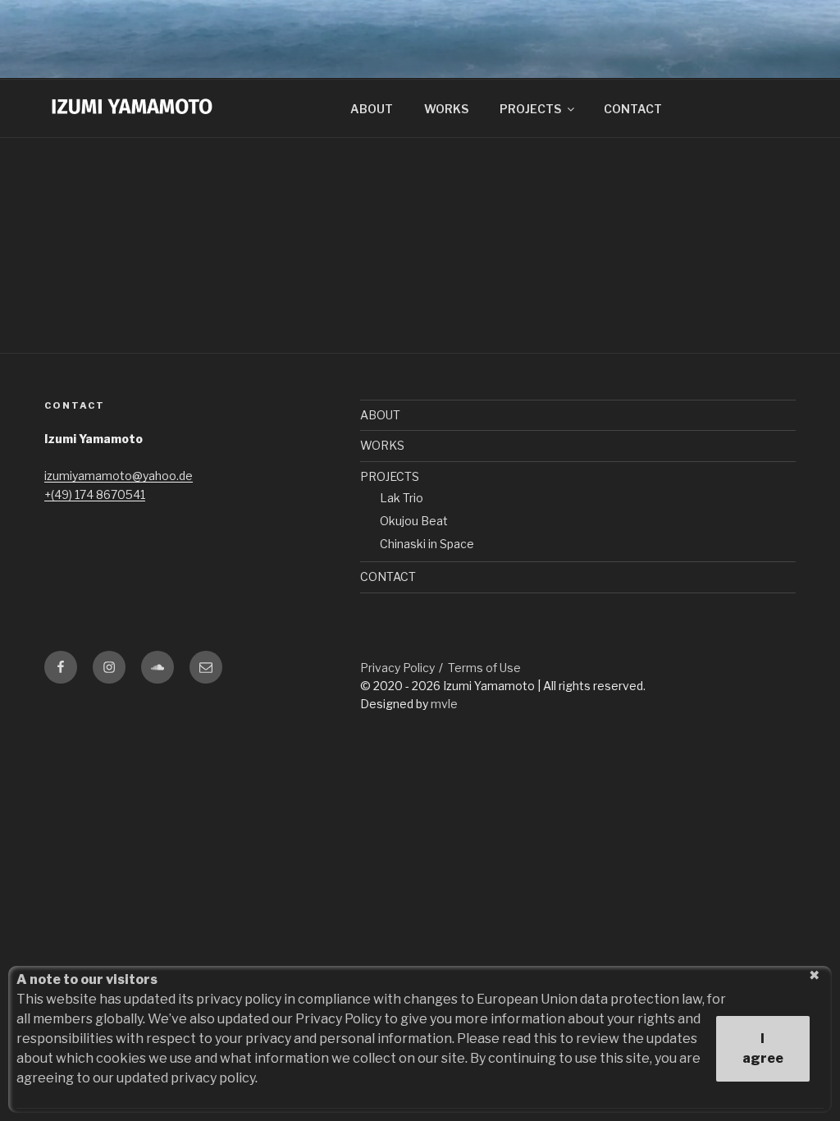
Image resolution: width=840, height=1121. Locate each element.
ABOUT (371, 109)
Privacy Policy (397, 668)
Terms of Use (484, 668)
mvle (444, 704)
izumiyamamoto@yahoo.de (118, 476)
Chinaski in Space (427, 544)
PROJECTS (530, 109)
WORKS (446, 109)
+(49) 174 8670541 (94, 494)
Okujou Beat (414, 521)
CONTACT (633, 109)
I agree (762, 1048)
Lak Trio (401, 498)
